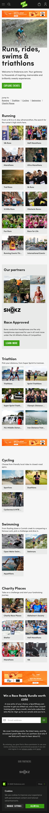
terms (39, 749)
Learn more (12, 343)
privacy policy (27, 749)
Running (5, 100)
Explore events (12, 85)
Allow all (35, 806)
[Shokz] (24, 772)
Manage (14, 806)
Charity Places (8, 103)
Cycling (25, 100)
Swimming (36, 100)
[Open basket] (39, 4)
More (40, 784)
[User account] (45, 4)
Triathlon (16, 100)
